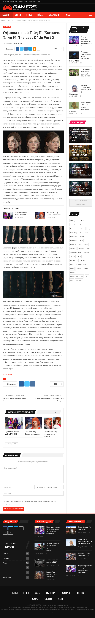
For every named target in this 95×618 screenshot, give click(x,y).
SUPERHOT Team (75, 252)
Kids (86, 232)
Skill (88, 248)
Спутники (79, 280)
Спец (71, 280)
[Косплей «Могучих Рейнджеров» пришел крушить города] (39, 546)
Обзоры (5, 553)
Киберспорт (54, 14)
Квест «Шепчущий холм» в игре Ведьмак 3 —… (80, 170)
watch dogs (74, 260)
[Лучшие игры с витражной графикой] (74, 72)
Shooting (81, 248)
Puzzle (86, 244)
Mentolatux (73, 236)
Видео (29, 14)
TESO (4, 572)
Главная (6, 2)
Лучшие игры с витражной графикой (86, 71)
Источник (7, 373)
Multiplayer (73, 240)
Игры (72, 268)
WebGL (83, 260)
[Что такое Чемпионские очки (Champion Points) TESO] (74, 55)
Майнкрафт (66, 593)
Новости (5, 14)
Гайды (40, 14)
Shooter (73, 248)
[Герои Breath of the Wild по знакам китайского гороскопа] (74, 105)
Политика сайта (35, 2)
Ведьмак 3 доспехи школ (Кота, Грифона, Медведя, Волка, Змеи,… (80, 186)
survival (86, 252)
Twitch (72, 256)
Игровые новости (81, 264)
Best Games (74, 229)
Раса (87, 276)
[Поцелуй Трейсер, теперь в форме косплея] (52, 423)
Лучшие (10, 379)
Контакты (13, 2)
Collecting (73, 232)
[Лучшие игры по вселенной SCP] (39, 563)
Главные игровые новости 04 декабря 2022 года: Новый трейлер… (80, 133)
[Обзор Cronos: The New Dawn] (71, 530)
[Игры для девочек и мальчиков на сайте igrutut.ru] (74, 40)
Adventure (73, 225)
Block (83, 229)
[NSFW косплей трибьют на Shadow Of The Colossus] (71, 542)
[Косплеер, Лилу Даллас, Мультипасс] (40, 215)
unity (79, 256)
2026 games (74, 221)
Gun (81, 232)
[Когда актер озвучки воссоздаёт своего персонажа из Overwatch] (39, 530)
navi (81, 240)
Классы (78, 268)
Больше (68, 14)
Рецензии (6, 558)
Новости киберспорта (76, 276)
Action (83, 221)
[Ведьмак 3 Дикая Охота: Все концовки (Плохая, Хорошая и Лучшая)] (74, 88)
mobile (82, 236)
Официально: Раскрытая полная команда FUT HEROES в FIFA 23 (80, 150)
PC (80, 244)
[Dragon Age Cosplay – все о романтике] (39, 575)
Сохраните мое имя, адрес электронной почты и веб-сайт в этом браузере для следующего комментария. (29, 502)
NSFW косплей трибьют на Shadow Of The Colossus (85, 541)
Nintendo (73, 244)
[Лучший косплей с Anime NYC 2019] (8, 215)
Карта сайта (23, 2)
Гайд (71, 264)
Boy (88, 229)
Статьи (18, 14)
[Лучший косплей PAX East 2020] (71, 556)
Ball (81, 225)
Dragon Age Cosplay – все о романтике (51, 574)
